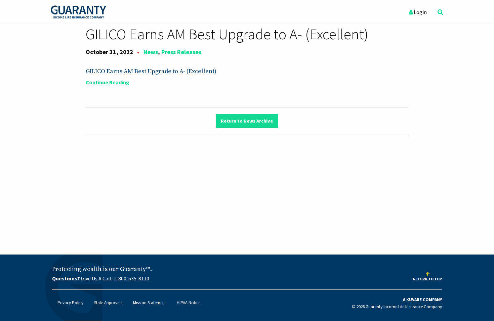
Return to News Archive (247, 121)
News (150, 52)
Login (420, 12)
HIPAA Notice (188, 303)
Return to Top (427, 279)
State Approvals (108, 303)
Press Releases (181, 52)
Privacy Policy (70, 303)
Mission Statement (149, 303)
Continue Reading (107, 82)
